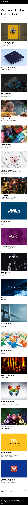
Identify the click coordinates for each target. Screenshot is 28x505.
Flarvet (4, 2)
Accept (25, 498)
